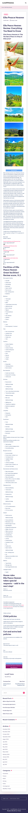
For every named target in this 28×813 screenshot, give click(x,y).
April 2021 (5, 762)
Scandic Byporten (7, 710)
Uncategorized (6, 786)
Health (4, 778)
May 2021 (5, 759)
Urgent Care (5, 798)
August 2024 (6, 739)
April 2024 (5, 749)
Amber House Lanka (7, 713)
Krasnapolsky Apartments (9, 704)
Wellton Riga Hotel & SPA (9, 701)
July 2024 (5, 741)
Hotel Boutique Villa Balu (9, 707)
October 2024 (6, 734)
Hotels (5, 14)
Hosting (4, 781)
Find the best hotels (15, 798)
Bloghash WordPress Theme (14, 810)
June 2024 (5, 744)
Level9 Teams (9, 674)
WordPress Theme (7, 788)
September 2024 (6, 736)
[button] (8, 676)
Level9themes (8, 3)
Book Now (14, 170)
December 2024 (6, 729)
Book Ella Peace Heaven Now (14, 663)
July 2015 (5, 764)
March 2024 (5, 751)
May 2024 (5, 746)
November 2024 (6, 731)
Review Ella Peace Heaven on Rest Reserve (14, 666)
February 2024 (6, 754)
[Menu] (25, 2)
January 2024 (6, 757)
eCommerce (5, 773)
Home (3, 7)
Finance (4, 776)
